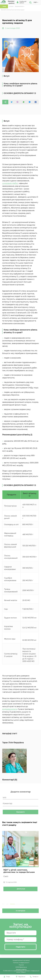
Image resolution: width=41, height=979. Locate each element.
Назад (4, 6)
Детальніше (21, 889)
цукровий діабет (10, 183)
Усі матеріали (20, 911)
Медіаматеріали (19, 6)
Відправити (20, 812)
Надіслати (20, 947)
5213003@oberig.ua (21, 967)
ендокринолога (9, 709)
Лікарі (8, 976)
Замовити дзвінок (21, 969)
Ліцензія (21, 965)
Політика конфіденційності (21, 962)
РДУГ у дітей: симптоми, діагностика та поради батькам (19, 871)
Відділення (21, 976)
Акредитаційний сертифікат (21, 960)
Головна (11, 6)
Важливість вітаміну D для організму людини (12, 9)
